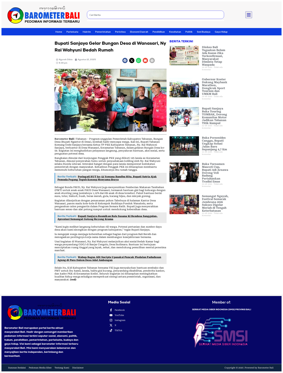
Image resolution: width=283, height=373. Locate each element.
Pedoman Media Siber (40, 368)
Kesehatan (175, 31)
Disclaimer (78, 368)
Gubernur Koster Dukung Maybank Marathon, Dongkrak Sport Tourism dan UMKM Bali (214, 86)
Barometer (61, 138)
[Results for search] (155, 20)
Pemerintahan (103, 31)
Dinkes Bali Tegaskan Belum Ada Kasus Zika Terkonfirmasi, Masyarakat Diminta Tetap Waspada (213, 56)
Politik (188, 31)
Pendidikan (159, 31)
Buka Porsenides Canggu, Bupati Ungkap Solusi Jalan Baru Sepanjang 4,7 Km (214, 143)
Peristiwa (120, 31)
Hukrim (87, 31)
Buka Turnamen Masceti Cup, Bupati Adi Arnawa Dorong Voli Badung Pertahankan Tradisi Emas (215, 172)
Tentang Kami (62, 368)
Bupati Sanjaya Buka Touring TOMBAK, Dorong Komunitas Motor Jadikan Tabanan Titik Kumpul (214, 116)
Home (58, 31)
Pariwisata (72, 31)
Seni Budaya (203, 31)
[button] (248, 14)
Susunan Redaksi (17, 368)
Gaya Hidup (221, 31)
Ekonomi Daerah (139, 31)
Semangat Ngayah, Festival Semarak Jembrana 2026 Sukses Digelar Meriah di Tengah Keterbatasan (215, 203)
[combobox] (155, 15)
